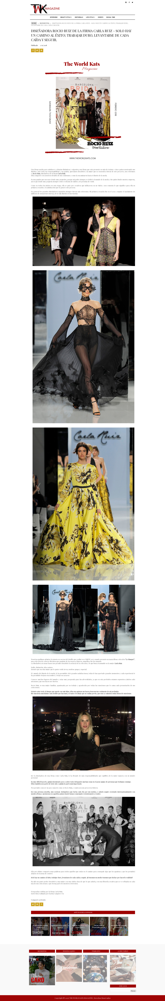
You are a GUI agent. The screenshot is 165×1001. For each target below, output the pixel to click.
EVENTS (100, 17)
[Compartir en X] (37, 50)
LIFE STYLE (90, 17)
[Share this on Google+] (41, 50)
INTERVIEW (53, 17)
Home (34, 23)
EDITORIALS (79, 17)
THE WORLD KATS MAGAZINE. (81, 998)
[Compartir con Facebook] (33, 50)
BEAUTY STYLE (65, 17)
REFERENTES (44, 23)
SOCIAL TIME (110, 17)
